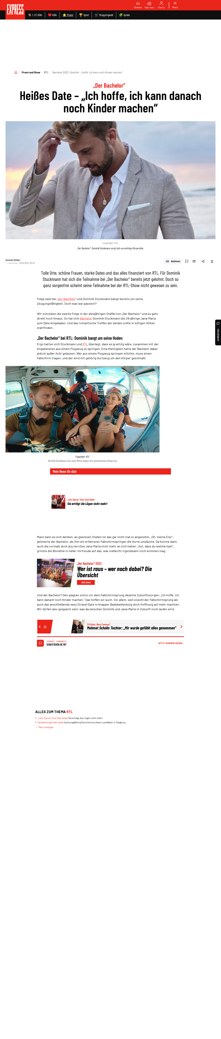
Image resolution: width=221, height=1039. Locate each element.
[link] (15, 10)
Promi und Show (31, 72)
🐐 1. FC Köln (35, 15)
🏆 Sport (84, 15)
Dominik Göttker (13, 260)
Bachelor (86, 318)
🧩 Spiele (124, 15)
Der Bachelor (66, 299)
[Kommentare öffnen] (187, 261)
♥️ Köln (52, 15)
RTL (46, 72)
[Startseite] (16, 72)
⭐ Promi (68, 15)
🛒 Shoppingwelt (104, 15)
